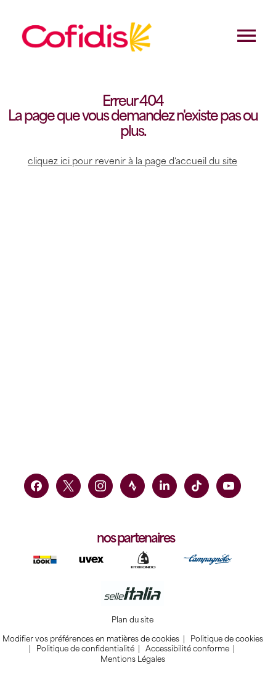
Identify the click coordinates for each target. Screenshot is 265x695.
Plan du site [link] (132, 620)
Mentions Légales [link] (132, 659)
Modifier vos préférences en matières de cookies (90, 639)
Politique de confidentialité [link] (85, 649)
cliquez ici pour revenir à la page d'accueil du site (132, 161)
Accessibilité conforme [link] (187, 649)
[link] (36, 486)
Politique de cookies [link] (226, 639)
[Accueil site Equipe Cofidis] (87, 37)
